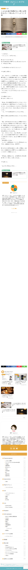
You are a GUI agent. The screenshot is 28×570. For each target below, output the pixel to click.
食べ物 (15, 499)
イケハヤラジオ (15, 487)
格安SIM (15, 474)
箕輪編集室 (15, 524)
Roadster (14, 510)
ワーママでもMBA (14, 533)
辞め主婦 (14, 543)
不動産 (15, 464)
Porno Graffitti (15, 507)
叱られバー (3, 8)
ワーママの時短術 (15, 553)
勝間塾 (15, 519)
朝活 (15, 521)
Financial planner (14, 458)
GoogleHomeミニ (15, 547)
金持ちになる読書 (14, 558)
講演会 (15, 530)
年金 (15, 469)
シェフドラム (15, 550)
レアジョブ (9, 528)
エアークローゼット (15, 493)
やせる (15, 518)
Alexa (15, 545)
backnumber (15, 505)
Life (14, 490)
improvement (14, 479)
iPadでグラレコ (14, 484)
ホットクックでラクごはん (15, 552)
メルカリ (15, 494)
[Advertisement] (14, 273)
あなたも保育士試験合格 (15, 516)
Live (14, 503)
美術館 (14, 539)
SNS (15, 481)
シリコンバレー (15, 536)
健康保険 (15, 465)
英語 (15, 526)
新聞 (15, 496)
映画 (15, 498)
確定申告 (15, 475)
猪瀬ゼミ (15, 523)
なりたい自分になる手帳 (15, 548)
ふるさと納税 (15, 460)
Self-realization (14, 514)
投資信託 (15, 470)
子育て (15, 555)
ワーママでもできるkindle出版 (15, 462)
